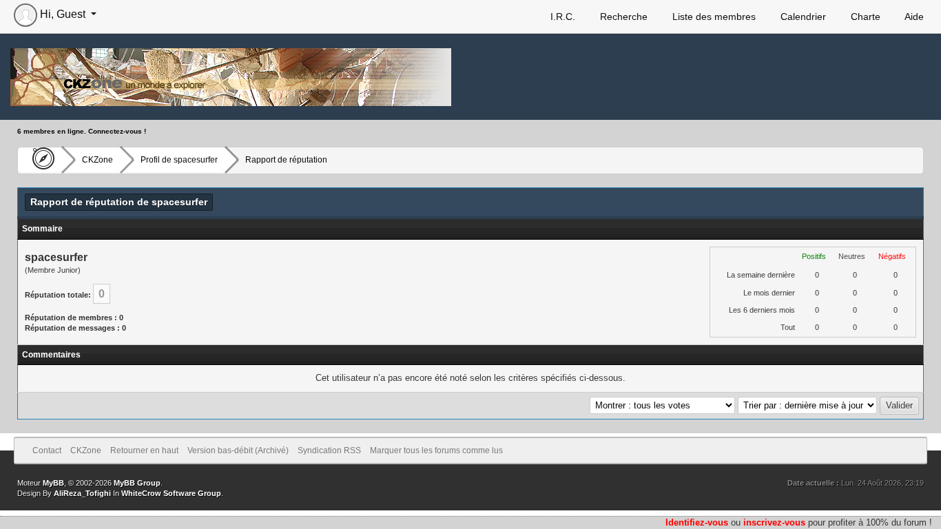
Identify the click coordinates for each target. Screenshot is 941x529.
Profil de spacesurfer (179, 160)
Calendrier (802, 16)
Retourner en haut (144, 450)
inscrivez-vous (774, 522)
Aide (913, 16)
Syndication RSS (329, 450)
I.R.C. (561, 16)
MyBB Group (137, 483)
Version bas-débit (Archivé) (238, 450)
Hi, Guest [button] (62, 14)
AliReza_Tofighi (82, 493)
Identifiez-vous (696, 522)
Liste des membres (713, 16)
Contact (46, 450)
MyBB (53, 483)
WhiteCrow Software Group (171, 493)
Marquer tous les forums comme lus (436, 450)
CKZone (97, 160)
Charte (864, 16)
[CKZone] (39, 159)
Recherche (622, 16)
